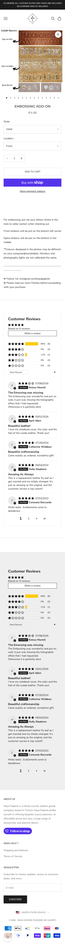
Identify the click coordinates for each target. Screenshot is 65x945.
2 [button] (28, 518)
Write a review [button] (32, 333)
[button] (16, 343)
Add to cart (32, 171)
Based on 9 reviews (19, 328)
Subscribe (15, 899)
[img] (26, 383)
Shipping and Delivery (16, 850)
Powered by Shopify (44, 920)
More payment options (32, 191)
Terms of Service (13, 856)
